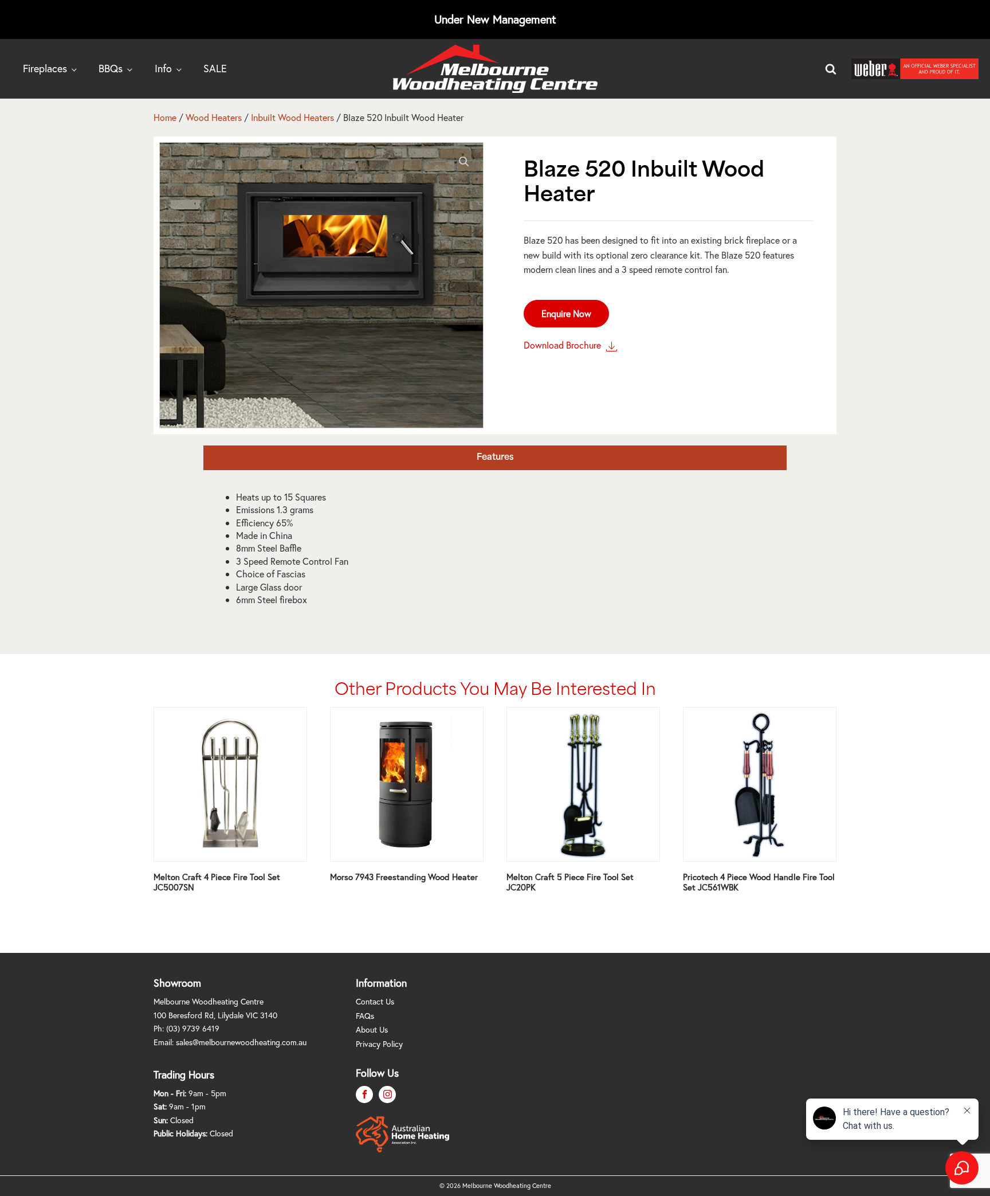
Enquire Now (566, 313)
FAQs (365, 1015)
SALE (215, 68)
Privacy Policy (379, 1043)
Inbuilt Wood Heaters (292, 117)
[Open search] (831, 68)
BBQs (111, 68)
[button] (464, 161)
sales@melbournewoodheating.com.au (241, 1042)
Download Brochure (563, 345)
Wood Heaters (214, 117)
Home (165, 117)
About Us (372, 1029)
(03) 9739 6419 (192, 1028)
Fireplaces (45, 68)
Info (163, 68)
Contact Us (375, 1001)
